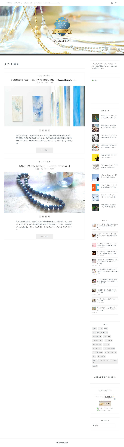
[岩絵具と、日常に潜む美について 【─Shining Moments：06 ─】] (44, 212)
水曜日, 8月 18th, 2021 (44, 169)
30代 (94, 328)
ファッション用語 (109, 348)
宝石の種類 (101, 356)
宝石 (94, 356)
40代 (100, 328)
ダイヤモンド (97, 344)
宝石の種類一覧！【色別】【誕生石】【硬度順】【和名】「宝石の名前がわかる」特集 (107, 290)
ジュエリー (108, 340)
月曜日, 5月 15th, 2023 (44, 83)
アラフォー (107, 336)
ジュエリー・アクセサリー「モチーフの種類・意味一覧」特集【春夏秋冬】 (107, 244)
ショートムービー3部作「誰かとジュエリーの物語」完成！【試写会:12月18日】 (107, 225)
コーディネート (98, 340)
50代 (106, 328)
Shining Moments (100, 332)
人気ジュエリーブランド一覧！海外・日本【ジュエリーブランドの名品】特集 (107, 235)
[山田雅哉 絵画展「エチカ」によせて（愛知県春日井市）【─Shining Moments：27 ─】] (44, 126)
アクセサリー (97, 336)
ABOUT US (28, 3)
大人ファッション (110, 352)
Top (121, 444)
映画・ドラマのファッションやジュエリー (105, 361)
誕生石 (95, 366)
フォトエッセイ (44, 76)
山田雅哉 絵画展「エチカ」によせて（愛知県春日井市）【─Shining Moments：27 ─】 (44, 80)
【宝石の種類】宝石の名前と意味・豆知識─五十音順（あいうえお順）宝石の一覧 (107, 271)
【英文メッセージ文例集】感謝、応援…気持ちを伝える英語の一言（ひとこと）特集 (107, 261)
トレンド (106, 344)
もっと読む (47, 151)
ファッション (97, 348)
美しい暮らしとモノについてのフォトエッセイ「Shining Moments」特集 (107, 252)
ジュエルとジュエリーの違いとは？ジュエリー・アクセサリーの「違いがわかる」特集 (107, 308)
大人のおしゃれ (98, 352)
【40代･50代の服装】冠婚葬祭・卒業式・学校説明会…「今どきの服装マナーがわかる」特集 (107, 281)
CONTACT (38, 3)
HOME (9, 3)
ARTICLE (17, 3)
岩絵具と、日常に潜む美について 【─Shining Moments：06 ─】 (45, 166)
